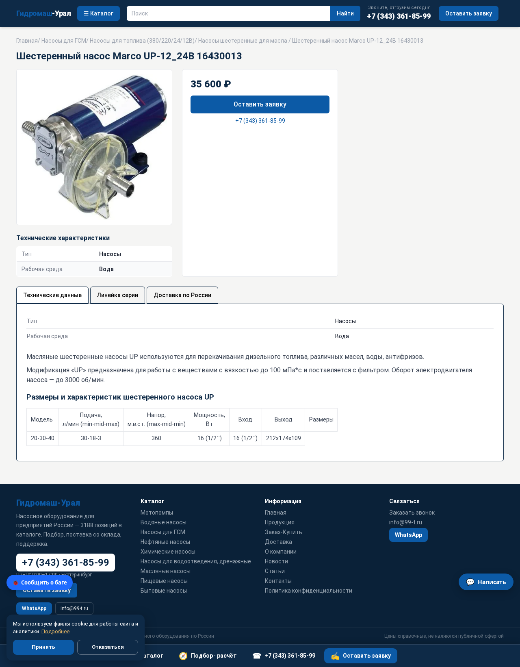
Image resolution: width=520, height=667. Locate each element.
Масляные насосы (166, 571)
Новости (276, 561)
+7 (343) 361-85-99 (260, 120)
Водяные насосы (163, 522)
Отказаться (108, 647)
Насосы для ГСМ (63, 40)
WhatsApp (34, 608)
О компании (281, 551)
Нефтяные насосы (165, 542)
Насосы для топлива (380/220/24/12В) (142, 40)
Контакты (278, 581)
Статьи (275, 571)
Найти (345, 13)
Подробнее (55, 631)
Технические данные (52, 295)
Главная (27, 40)
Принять (43, 647)
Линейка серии (117, 295)
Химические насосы (168, 551)
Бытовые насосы (164, 590)
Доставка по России (182, 295)
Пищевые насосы (164, 581)
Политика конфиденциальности (308, 590)
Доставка (278, 542)
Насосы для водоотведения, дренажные (196, 561)
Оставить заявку (468, 13)
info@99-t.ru (74, 608)
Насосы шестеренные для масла (242, 40)
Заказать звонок (412, 512)
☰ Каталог (98, 13)
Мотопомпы (157, 512)
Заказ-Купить (283, 532)
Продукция (280, 522)
